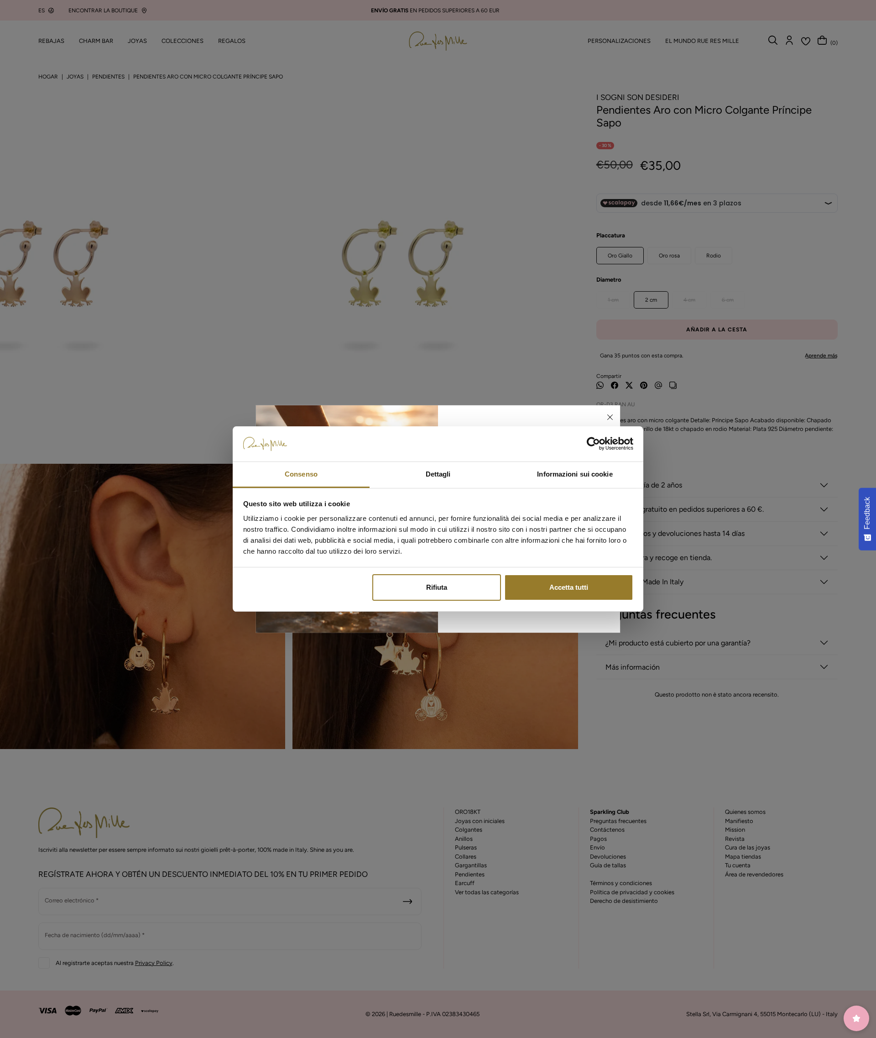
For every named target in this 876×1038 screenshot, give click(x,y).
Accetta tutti (568, 587)
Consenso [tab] (301, 474)
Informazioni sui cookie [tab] (574, 474)
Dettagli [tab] (438, 474)
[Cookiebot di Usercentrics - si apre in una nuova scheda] (593, 444)
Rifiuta (436, 587)
